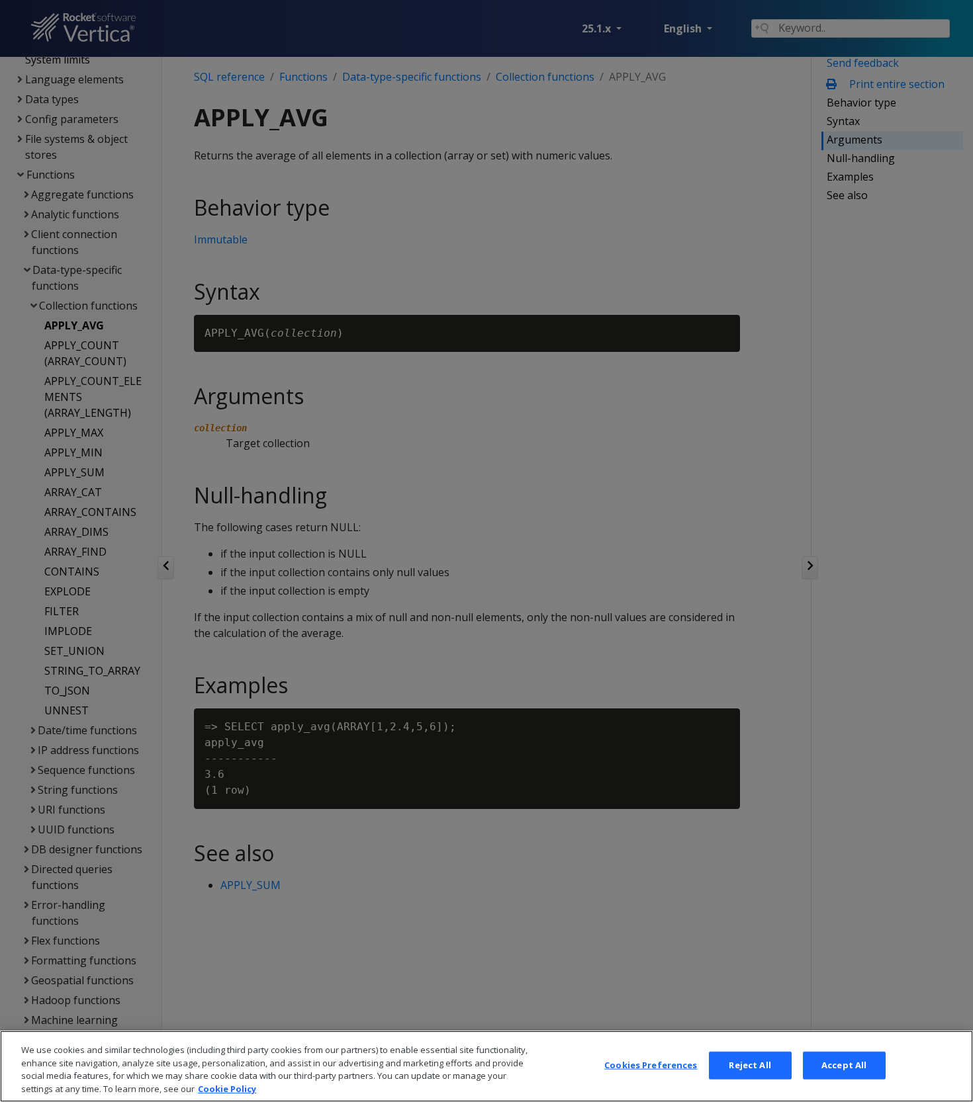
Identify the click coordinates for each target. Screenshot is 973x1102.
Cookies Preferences (650, 1065)
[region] (486, 1066)
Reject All (749, 1065)
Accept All (843, 1065)
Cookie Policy (227, 1088)
